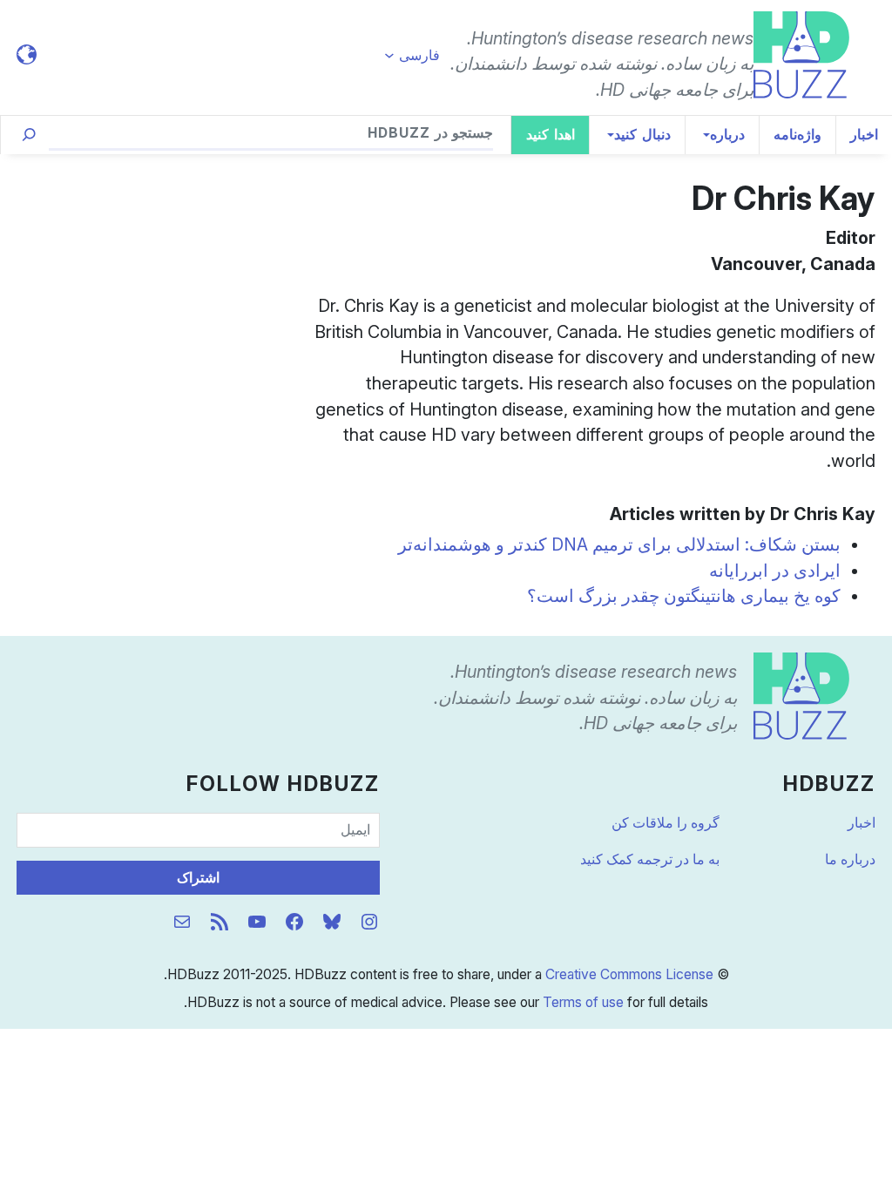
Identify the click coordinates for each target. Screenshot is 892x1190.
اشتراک (198, 877)
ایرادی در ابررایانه (775, 570)
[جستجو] (29, 135)
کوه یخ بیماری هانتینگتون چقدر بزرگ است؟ (684, 595)
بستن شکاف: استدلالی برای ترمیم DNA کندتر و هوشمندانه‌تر (619, 544)
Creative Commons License (629, 974)
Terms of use (583, 1002)
